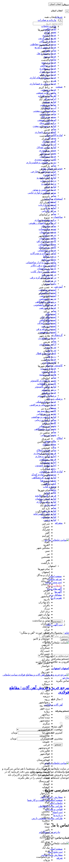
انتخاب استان (55, 4)
